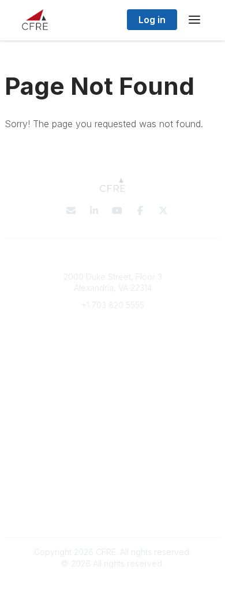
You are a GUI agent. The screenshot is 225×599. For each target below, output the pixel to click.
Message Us (112, 322)
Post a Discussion (113, 444)
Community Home (113, 455)
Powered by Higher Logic (112, 584)
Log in (152, 19)
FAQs (112, 385)
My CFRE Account (113, 374)
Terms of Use (112, 501)
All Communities (112, 432)
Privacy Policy (113, 490)
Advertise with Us (112, 512)
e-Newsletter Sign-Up (112, 339)
